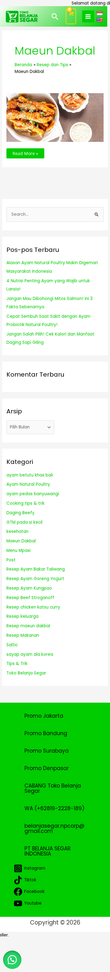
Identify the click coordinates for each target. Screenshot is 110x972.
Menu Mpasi (18, 550)
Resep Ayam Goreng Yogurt (35, 579)
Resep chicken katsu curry (33, 607)
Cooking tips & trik (25, 503)
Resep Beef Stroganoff (30, 598)
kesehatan (17, 531)
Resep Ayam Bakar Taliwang (35, 569)
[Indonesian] (100, 13)
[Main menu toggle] (88, 16)
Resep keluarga (22, 616)
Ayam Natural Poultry (28, 484)
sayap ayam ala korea (29, 654)
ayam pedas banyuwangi (32, 494)
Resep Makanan (22, 635)
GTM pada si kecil (24, 522)
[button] (55, 16)
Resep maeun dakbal (28, 626)
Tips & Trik (17, 663)
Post (11, 560)
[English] (100, 20)
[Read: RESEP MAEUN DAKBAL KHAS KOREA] (55, 117)
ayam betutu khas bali (29, 475)
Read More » (25, 152)
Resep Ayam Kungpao (29, 588)
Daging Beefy (20, 513)
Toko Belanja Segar (26, 673)
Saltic (12, 645)
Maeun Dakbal (21, 541)
